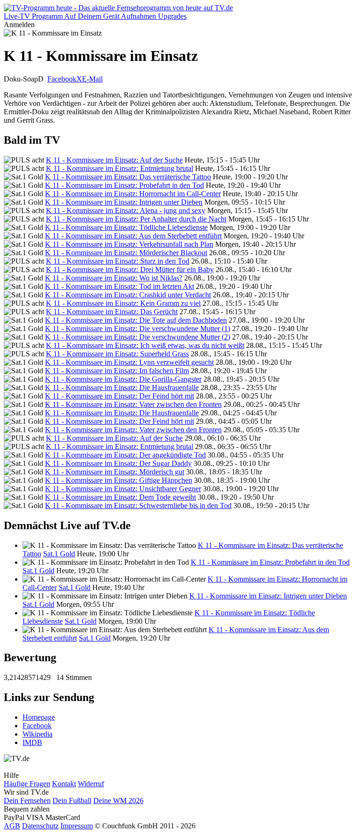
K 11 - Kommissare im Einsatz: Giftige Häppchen (118, 480)
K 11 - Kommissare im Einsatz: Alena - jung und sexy (125, 210)
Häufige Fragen (27, 784)
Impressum (76, 826)
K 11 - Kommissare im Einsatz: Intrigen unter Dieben (123, 202)
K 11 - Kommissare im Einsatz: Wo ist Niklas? (113, 278)
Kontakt (64, 784)
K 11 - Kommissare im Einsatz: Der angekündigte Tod (125, 455)
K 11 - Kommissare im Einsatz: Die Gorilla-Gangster (123, 379)
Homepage (38, 717)
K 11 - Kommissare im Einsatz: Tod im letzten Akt (119, 286)
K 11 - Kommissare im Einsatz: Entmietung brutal (119, 168)
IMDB (32, 742)
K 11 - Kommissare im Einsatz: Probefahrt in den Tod (124, 185)
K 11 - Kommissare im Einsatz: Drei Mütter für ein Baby (130, 269)
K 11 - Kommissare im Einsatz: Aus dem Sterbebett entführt (133, 236)
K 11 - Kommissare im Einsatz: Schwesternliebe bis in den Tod (138, 505)
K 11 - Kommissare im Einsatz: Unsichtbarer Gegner (123, 489)
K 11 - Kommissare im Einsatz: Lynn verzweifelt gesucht (129, 362)
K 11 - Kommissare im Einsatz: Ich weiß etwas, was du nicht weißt (145, 345)
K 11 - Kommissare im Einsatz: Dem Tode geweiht (120, 497)
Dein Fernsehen (27, 800)
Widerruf (91, 784)
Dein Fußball (71, 800)
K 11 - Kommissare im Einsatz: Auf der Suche (114, 160)
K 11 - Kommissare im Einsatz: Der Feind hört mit (119, 396)
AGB (12, 826)
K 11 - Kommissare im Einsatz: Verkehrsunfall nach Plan (129, 244)
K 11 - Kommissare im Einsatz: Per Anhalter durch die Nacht (136, 219)
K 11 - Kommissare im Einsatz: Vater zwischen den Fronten (133, 404)
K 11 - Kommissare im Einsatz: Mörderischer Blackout (126, 253)
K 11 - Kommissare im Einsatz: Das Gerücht (112, 312)
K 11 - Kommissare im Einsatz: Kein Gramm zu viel (123, 303)
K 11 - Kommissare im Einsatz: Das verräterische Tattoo (128, 177)
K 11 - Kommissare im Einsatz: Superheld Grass (117, 354)
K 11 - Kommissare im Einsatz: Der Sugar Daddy (118, 463)
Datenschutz (40, 826)
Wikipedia (37, 734)
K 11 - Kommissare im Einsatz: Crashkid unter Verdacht (128, 295)
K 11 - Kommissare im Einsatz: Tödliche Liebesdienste (126, 227)
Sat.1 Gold (59, 554)
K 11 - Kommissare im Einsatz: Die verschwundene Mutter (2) (137, 337)
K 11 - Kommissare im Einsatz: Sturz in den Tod (117, 261)
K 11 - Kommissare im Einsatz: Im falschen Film (117, 371)
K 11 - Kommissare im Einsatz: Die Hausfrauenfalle (122, 387)
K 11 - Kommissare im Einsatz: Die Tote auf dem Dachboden (136, 320)
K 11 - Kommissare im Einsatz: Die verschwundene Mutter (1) (137, 328)
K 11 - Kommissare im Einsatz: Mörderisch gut (114, 472)
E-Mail (92, 79)
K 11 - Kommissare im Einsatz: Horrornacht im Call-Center (133, 194)
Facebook (61, 79)
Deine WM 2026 (118, 800)
